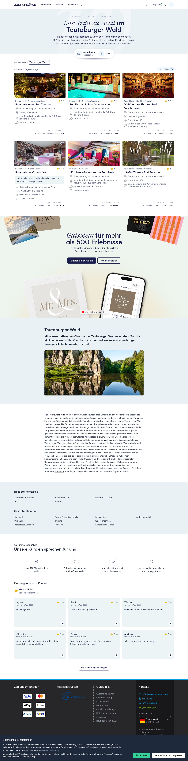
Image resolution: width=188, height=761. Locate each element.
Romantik (59, 471)
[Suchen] (171, 4)
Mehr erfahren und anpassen (168, 755)
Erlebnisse (46, 4)
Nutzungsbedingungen (107, 713)
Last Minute (72, 4)
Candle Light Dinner (104, 524)
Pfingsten (59, 524)
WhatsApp (147, 698)
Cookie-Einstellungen (106, 709)
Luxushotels (100, 517)
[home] (25, 4)
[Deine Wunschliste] (165, 4)
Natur (136, 418)
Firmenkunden (103, 701)
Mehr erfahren (109, 260)
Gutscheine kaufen (105, 693)
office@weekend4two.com (155, 694)
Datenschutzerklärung (49, 750)
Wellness (108, 440)
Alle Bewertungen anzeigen (94, 667)
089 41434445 (150, 703)
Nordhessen (60, 501)
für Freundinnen (103, 521)
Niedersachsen (62, 497)
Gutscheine (59, 4)
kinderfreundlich (143, 517)
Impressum (101, 716)
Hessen (17, 501)
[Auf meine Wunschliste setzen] (62, 76)
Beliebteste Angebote (24, 524)
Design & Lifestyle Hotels (66, 517)
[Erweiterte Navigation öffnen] (82, 4)
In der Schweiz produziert (95, 312)
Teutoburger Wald (56, 414)
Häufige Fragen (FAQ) (106, 720)
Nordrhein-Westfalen (24, 497)
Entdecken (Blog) (104, 697)
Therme (58, 521)
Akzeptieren (142, 755)
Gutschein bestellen (81, 260)
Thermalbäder (130, 443)
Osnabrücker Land (103, 497)
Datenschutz (102, 705)
